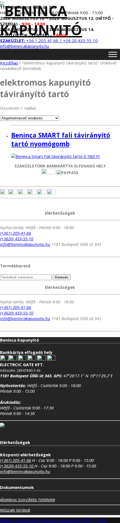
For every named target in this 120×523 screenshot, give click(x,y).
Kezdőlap (9, 63)
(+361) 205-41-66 (15, 233)
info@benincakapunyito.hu (24, 46)
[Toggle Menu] (112, 54)
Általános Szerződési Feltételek (27, 499)
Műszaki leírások (15, 510)
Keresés (61, 277)
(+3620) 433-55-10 (16, 238)
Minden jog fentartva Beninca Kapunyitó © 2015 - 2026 (53, 520)
